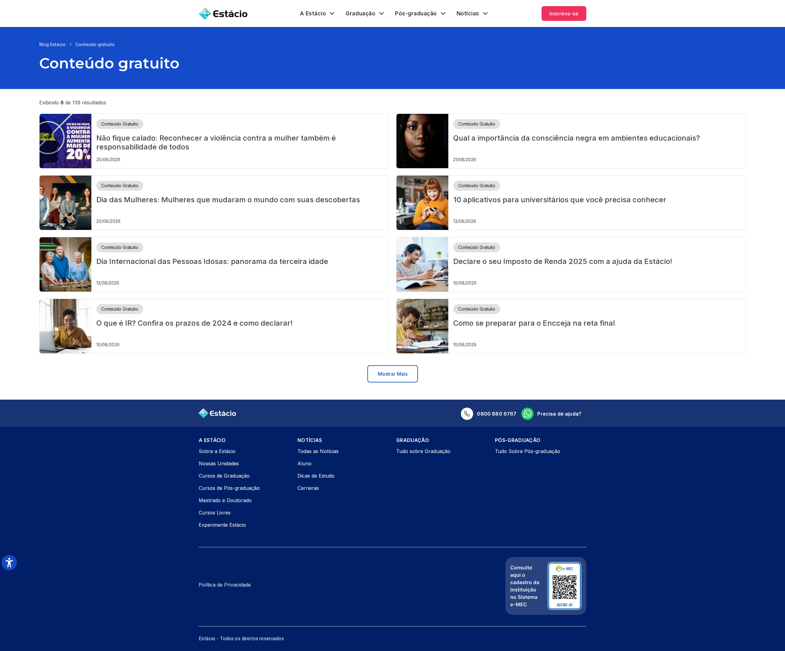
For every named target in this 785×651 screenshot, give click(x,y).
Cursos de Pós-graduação (229, 488)
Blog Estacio (52, 44)
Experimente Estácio (222, 525)
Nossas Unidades (219, 463)
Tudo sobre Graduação (423, 451)
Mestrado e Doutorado (225, 500)
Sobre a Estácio (217, 451)
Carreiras (308, 488)
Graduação (360, 13)
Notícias (468, 13)
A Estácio (313, 13)
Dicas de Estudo (316, 476)
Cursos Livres (215, 513)
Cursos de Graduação (224, 476)
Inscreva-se (564, 13)
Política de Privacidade (225, 585)
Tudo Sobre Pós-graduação (527, 451)
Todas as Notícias (318, 451)
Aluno (304, 463)
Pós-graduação (416, 13)
